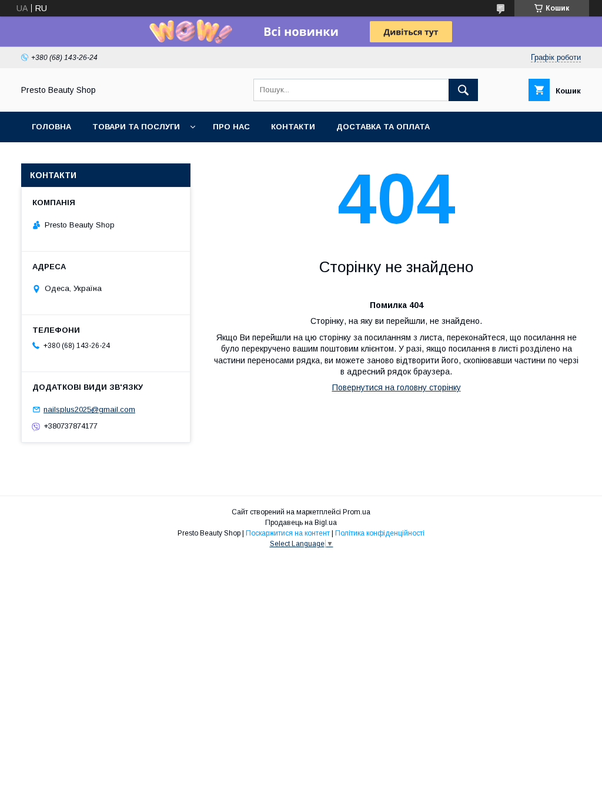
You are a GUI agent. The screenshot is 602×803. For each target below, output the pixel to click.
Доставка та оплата (383, 126)
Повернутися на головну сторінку (396, 387)
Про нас (231, 126)
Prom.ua (356, 512)
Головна (51, 126)
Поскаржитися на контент (288, 533)
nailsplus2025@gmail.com (89, 409)
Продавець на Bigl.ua (301, 522)
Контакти (293, 126)
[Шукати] (463, 90)
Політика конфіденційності (379, 533)
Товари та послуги (136, 126)
